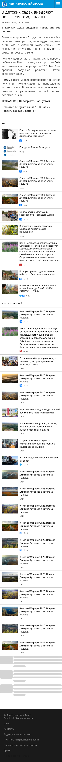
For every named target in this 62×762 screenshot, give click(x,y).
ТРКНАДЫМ (9, 101)
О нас (7, 723)
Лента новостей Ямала (16, 755)
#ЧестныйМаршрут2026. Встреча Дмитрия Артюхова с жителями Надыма (37, 164)
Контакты (9, 728)
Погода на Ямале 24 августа (34, 147)
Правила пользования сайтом (20, 744)
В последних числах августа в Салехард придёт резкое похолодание (35, 229)
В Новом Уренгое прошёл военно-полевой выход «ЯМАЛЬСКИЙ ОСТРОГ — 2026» (37, 288)
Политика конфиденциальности (21, 739)
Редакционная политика (17, 734)
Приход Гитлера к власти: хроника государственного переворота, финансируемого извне (37, 133)
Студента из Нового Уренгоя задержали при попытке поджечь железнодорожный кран (37, 443)
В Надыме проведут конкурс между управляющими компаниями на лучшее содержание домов (39, 426)
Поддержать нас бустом (34, 101)
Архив (7, 750)
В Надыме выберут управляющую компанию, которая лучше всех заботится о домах (38, 361)
